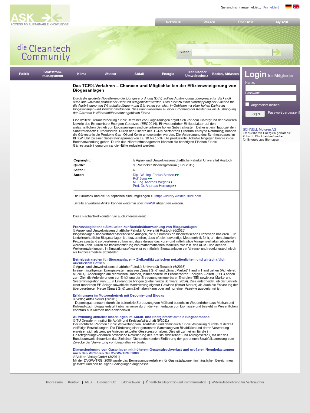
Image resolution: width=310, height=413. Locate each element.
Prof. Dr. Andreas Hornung (153, 185)
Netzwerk (173, 22)
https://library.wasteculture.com (178, 196)
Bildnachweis (130, 382)
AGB (88, 382)
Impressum (54, 382)
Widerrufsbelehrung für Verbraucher (238, 382)
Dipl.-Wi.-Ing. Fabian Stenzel (154, 175)
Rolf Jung (140, 178)
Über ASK (246, 22)
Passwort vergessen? (284, 112)
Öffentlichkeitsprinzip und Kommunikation (176, 382)
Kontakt (73, 382)
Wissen (209, 22)
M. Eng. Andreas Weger (151, 182)
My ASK (282, 22)
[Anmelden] (271, 7)
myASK (149, 203)
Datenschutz (106, 382)
